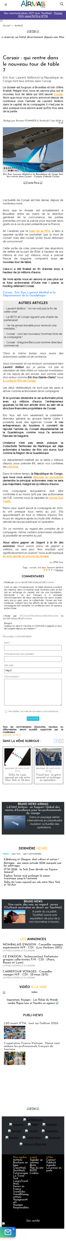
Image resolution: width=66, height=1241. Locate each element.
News (6, 853)
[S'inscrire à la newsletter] (8, 1232)
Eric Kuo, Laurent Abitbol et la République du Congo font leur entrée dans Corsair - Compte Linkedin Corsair (33, 175)
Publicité (51, 1162)
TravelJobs (19, 1192)
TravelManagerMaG (21, 1195)
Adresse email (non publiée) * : (20, 654)
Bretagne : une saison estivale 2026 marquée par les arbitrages (32, 864)
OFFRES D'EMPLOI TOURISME (19, 950)
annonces (33, 939)
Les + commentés (32, 853)
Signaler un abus (12, 734)
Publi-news (33, 1015)
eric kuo (42, 567)
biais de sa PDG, (40, 231)
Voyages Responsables (21, 1206)
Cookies (34, 1173)
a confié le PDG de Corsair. (19, 380)
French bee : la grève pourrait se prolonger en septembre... (48, 778)
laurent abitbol (55, 567)
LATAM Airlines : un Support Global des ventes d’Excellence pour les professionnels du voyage (33, 810)
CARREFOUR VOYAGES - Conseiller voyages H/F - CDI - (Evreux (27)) (27, 973)
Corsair (58, 94)
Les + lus (16, 853)
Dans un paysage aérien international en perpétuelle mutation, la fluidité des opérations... (44, 822)
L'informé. (13, 466)
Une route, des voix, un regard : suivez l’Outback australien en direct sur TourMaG (33, 906)
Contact (51, 1160)
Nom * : (8, 642)
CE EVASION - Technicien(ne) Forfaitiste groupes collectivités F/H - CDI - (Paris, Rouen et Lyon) (30, 959)
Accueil (6, 26)
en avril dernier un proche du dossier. (26, 556)
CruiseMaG (19, 1168)
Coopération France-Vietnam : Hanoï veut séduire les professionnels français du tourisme (32, 1046)
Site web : (9, 665)
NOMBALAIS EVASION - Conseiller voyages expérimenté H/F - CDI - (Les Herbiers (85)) (33, 946)
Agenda (51, 1165)
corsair (33, 567)
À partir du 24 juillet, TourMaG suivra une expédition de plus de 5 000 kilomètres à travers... (44, 917)
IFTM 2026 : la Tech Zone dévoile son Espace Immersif (31, 871)
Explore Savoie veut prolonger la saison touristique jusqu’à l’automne (27, 877)
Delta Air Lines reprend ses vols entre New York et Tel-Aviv (17, 778)
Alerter (50, 582)
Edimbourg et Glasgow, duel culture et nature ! (31, 859)
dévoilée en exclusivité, (48, 477)
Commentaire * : (12, 676)
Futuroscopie (20, 1173)
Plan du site (36, 1168)
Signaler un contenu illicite (36, 1163)
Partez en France (18, 1188)
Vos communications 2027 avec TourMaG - (33, 15)
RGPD (33, 1170)
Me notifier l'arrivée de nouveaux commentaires (33, 711)
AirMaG (18, 26)
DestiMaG (19, 1170)
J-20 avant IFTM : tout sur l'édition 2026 (31, 1023)
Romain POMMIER (26, 121)
